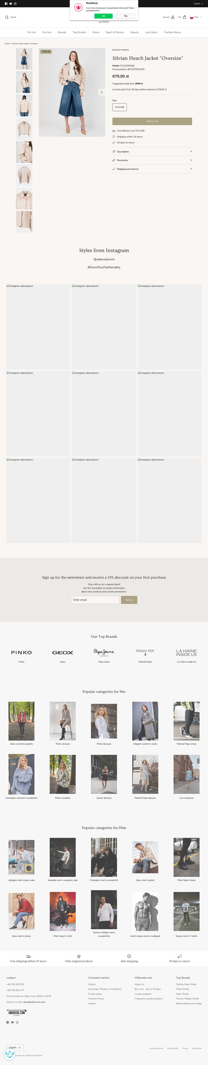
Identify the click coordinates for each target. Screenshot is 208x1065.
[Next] (101, 92)
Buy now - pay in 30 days (148, 989)
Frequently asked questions (149, 998)
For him (46, 32)
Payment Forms (96, 998)
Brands (62, 32)
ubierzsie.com (19, 1055)
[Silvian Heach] (120, 50)
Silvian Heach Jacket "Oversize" (25, 43)
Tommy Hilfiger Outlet (187, 998)
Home (7, 43)
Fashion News (172, 32)
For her (31, 32)
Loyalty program (143, 993)
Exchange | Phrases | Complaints (104, 989)
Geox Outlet (182, 993)
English (197, 3)
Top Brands (79, 32)
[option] (72, 92)
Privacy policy (95, 993)
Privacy (185, 1048)
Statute (92, 984)
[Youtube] (10, 3)
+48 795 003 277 (15, 990)
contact (92, 1003)
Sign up (129, 599)
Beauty (134, 32)
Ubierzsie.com (173, 1048)
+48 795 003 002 (15, 984)
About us (139, 984)
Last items (151, 32)
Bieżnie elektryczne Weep (189, 1003)
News (95, 32)
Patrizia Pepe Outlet (186, 984)
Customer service (156, 1048)
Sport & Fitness (115, 32)
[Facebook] (6, 3)
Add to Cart (152, 121)
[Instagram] (15, 3)
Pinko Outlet (182, 989)
